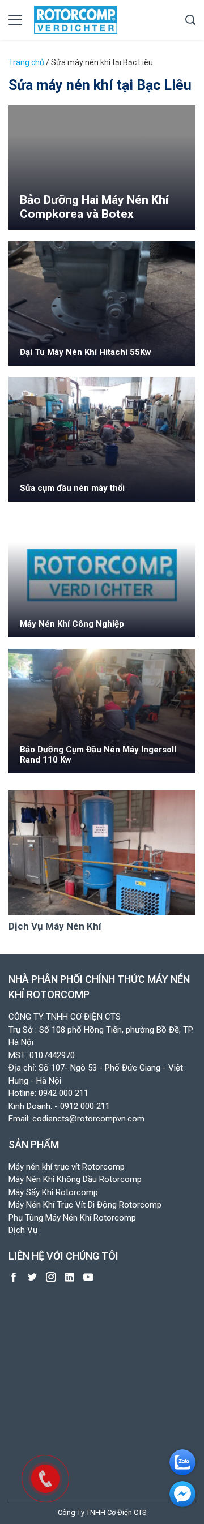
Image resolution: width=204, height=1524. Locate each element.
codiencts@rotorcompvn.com (88, 1119)
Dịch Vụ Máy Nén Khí (54, 926)
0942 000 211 (63, 1093)
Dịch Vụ (22, 1230)
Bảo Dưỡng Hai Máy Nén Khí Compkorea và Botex (94, 207)
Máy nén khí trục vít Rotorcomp (66, 1167)
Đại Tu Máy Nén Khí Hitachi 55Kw (85, 352)
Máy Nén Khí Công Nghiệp (72, 624)
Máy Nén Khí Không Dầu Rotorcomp (75, 1179)
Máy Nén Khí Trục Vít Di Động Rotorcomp (85, 1205)
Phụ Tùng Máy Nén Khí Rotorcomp (72, 1218)
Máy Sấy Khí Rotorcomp (53, 1192)
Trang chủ (26, 62)
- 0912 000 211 (82, 1106)
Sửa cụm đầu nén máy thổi (72, 488)
